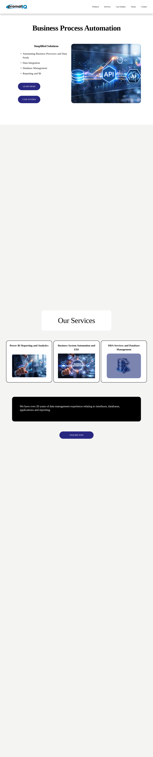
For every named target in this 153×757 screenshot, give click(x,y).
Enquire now (76, 435)
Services (107, 7)
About (133, 7)
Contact (144, 7)
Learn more (29, 86)
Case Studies (121, 7)
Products (95, 7)
